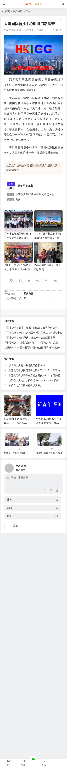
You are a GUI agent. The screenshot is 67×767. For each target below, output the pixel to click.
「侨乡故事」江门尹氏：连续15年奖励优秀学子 (29, 337)
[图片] (57, 491)
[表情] (51, 491)
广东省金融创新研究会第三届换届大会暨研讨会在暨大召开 (17, 238)
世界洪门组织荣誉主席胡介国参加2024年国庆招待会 (37, 375)
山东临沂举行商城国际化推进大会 (31, 194)
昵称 (9, 499)
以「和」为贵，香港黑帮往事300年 (27, 365)
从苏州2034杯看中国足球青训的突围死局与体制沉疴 (32, 347)
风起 (14, 199)
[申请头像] (59, 467)
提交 (15, 525)
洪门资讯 (18, 11)
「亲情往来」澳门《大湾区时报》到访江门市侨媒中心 (33, 332)
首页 (7, 11)
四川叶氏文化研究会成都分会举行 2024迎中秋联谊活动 (18, 269)
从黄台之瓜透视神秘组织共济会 (25, 385)
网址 (9, 516)
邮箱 (9, 508)
